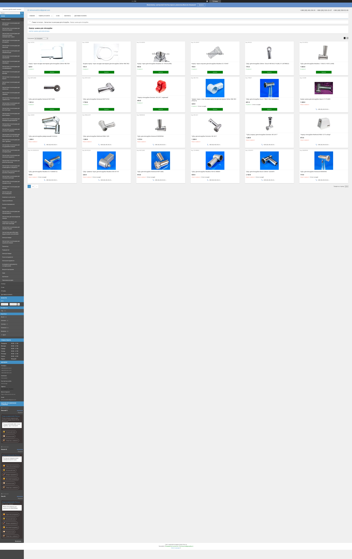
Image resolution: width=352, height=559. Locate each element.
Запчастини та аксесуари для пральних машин (11, 29)
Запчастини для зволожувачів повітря (11, 217)
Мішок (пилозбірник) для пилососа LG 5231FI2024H (10, 507)
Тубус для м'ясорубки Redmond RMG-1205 (96, 136)
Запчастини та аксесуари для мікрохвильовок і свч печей (11, 135)
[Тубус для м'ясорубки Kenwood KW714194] (106, 88)
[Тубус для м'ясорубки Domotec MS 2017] (215, 125)
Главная (32, 16)
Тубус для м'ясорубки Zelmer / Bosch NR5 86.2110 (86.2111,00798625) (267, 63)
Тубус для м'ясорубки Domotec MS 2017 (204, 136)
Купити (52, 72)
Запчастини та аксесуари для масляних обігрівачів (11, 171)
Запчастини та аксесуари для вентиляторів (11, 109)
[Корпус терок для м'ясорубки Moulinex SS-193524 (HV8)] (160, 52)
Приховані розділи (7, 280)
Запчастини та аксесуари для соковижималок (11, 67)
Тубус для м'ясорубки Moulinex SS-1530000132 (43, 171)
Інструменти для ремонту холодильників (9, 265)
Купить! (201, 5)
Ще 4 (4, 335)
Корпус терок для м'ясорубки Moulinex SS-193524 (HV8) (154, 63)
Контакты (67, 16)
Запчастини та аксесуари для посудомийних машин (11, 145)
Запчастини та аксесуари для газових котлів (11, 182)
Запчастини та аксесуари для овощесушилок (11, 212)
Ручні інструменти (7, 257)
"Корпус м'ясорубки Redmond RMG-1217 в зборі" (315, 134)
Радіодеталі (5, 250)
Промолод (5, 246)
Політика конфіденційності (186, 546)
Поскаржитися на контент (171, 546)
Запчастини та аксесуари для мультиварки (11, 114)
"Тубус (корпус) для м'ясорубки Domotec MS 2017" (262, 134)
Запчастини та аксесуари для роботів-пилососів (11, 161)
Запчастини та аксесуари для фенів (11, 83)
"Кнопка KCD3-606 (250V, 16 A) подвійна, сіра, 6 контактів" (11, 424)
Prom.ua (185, 544)
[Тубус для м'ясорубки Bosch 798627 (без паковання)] (269, 88)
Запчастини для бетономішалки (7, 192)
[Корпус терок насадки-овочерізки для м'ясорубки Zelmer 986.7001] (52, 52)
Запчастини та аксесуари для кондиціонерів (11, 124)
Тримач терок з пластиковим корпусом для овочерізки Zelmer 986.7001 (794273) (214, 100)
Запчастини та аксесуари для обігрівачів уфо (11, 51)
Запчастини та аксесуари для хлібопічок (11, 88)
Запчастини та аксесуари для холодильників (11, 151)
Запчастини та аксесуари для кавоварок (11, 62)
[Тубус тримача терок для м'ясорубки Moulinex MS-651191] (106, 160)
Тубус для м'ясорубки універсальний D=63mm (43, 136)
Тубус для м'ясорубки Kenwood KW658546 (150, 136)
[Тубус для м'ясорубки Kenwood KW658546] (160, 125)
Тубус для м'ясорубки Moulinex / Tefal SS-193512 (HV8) (317, 63)
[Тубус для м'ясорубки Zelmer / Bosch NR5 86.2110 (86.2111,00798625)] (269, 52)
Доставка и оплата (6, 294)
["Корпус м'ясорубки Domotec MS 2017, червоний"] (160, 86)
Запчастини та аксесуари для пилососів (11, 46)
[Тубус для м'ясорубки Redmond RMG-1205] (106, 125)
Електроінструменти (8, 260)
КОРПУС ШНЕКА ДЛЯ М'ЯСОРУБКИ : (39, 31)
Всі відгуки (18, 541)
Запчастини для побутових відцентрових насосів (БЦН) (10, 233)
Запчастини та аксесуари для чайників (11, 93)
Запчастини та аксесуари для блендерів (11, 23)
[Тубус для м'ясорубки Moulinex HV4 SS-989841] (215, 160)
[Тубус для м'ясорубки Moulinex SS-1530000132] (52, 160)
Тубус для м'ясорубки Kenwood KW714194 (96, 99)
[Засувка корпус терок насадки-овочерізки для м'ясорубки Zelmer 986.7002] (106, 52)
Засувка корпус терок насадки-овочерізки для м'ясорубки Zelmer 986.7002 (106, 63)
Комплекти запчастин (8, 197)
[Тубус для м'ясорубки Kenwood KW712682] (52, 88)
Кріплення (5, 276)
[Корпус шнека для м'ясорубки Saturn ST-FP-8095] (323, 88)
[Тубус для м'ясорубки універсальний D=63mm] (52, 125)
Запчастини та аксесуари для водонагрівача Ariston (11, 104)
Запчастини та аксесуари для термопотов (11, 98)
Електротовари (6, 237)
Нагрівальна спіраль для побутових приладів (9, 222)
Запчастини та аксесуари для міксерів (11, 72)
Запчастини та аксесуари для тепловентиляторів (11, 177)
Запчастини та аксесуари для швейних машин (11, 228)
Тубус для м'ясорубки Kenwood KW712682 (42, 99)
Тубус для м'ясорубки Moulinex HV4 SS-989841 (206, 171)
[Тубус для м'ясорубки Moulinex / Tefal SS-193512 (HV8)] (323, 52)
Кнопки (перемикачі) (8, 204)
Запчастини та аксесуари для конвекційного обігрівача (11, 166)
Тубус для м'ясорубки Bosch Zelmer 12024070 (260, 171)
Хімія (3, 273)
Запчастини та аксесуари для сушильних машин (11, 242)
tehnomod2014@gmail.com (8, 400)
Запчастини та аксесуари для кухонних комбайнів (11, 130)
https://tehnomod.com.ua (8, 394)
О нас (2, 287)
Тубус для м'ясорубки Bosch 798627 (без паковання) (262, 99)
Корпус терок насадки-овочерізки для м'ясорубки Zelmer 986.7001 (49, 63)
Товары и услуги (6, 19)
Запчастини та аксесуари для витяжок (11, 187)
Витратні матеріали (8, 269)
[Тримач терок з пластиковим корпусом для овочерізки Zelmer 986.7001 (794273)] (215, 88)
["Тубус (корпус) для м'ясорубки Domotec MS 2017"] (269, 123)
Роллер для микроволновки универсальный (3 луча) (10, 458)
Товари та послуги (37, 22)
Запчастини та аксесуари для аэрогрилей (11, 56)
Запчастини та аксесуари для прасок (11, 77)
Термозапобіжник (7, 200)
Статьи (3, 284)
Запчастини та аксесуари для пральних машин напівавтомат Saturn (11, 35)
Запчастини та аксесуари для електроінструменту (11, 156)
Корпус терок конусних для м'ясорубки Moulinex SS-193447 (210, 63)
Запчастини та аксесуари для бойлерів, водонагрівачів (11, 119)
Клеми (4, 208)
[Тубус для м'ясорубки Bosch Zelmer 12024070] (269, 160)
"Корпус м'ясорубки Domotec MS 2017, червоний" (152, 97)
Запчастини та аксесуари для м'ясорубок (11, 41)
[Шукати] (22, 13)
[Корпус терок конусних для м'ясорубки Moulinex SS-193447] (215, 52)
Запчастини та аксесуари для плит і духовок (11, 140)
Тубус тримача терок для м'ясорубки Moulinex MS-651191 (101, 171)
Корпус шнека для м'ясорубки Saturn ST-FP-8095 (315, 99)
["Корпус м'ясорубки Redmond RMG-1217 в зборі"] (323, 123)
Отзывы (3, 291)
